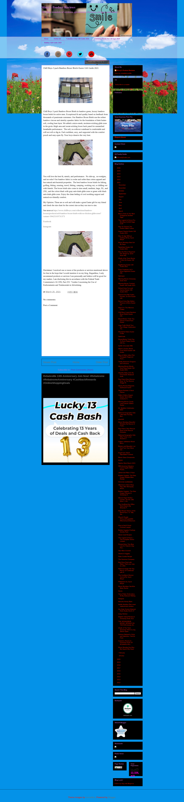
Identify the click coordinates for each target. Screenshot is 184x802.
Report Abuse (120, 137)
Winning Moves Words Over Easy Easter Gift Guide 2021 (126, 368)
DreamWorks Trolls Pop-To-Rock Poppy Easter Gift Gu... (126, 341)
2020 (119, 659)
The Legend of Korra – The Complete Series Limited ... (126, 539)
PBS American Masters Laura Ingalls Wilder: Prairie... (126, 468)
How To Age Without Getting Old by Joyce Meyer (126, 237)
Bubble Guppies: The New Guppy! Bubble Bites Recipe (127, 477)
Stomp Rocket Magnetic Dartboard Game (126, 386)
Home (46, 38)
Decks (120, 591)
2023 (119, 177)
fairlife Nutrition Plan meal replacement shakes (127, 605)
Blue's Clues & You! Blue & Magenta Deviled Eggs (126, 215)
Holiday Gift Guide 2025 (53, 42)
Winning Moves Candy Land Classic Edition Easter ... (126, 403)
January (122, 655)
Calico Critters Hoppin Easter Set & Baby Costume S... (125, 397)
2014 (119, 677)
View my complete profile (123, 73)
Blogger (111, 797)
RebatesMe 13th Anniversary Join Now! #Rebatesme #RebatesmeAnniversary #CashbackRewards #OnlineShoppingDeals (73, 379)
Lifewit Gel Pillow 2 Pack (126, 472)
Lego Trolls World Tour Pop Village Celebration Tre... (127, 327)
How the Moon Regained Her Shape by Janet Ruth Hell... (126, 253)
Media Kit (57, 38)
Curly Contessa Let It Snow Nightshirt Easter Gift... (126, 271)
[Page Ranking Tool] (118, 768)
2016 (119, 671)
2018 (119, 665)
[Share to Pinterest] (77, 292)
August (121, 196)
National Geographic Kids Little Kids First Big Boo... (126, 414)
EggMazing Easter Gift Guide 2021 (125, 265)
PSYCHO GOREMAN (125, 482)
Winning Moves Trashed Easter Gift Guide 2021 (126, 284)
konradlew (90, 797)
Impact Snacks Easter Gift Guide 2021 (127, 232)
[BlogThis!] (71, 292)
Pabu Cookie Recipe (125, 556)
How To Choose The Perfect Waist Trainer (126, 227)
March (121, 211)
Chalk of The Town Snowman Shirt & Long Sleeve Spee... (126, 629)
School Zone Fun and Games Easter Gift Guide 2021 (125, 290)
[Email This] (69, 292)
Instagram (47, 226)
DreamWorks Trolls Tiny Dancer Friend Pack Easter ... (126, 320)
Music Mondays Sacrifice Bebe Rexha (126, 587)
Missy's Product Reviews (58, 7)
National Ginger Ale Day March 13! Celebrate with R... (126, 570)
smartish (121, 419)
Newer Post (49, 362)
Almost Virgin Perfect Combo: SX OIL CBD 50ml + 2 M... (126, 499)
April (120, 208)
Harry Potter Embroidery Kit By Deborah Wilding (126, 595)
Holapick (121, 599)
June (120, 202)
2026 (119, 168)
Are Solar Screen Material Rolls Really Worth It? (127, 610)
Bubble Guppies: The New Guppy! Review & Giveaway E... (127, 493)
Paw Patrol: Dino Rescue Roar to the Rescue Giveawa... (126, 430)
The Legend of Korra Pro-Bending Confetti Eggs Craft (127, 222)
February (122, 653)
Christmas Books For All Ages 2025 (107, 38)
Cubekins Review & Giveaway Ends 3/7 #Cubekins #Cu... (125, 642)
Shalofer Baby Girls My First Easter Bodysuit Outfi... (126, 374)
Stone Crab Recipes (125, 535)
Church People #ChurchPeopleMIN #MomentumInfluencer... (127, 519)
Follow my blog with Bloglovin (124, 783)
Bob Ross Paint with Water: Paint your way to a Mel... (126, 564)
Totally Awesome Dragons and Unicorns (127, 362)
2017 (119, 668)
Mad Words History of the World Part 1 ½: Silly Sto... (126, 512)
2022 (119, 179)
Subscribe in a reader (122, 84)
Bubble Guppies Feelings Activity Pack (126, 531)
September (123, 194)
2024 (119, 174)
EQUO (120, 460)
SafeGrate (121, 336)
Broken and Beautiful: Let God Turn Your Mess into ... (126, 448)
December (122, 185)
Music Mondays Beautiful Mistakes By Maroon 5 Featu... (126, 424)
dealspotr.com (127, 715)
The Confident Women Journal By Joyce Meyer (126, 577)
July (120, 199)
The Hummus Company (126, 559)
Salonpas (121, 276)
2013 (119, 679)
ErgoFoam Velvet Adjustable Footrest (125, 453)
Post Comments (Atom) (82, 370)
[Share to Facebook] (75, 292)
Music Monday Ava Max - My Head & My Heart (126, 648)
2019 (119, 662)
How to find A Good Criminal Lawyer (124, 526)
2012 (119, 682)
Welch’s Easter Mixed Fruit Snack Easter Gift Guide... (126, 350)
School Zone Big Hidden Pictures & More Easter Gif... (126, 303)
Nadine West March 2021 (126, 463)
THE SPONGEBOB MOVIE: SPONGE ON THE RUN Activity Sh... (126, 623)
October (122, 191)
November (122, 188)
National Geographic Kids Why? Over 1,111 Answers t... (126, 437)
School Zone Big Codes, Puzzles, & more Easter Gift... (127, 296)
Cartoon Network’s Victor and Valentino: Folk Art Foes (126, 636)
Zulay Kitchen (122, 614)
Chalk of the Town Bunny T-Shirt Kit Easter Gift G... (126, 260)
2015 (119, 674)
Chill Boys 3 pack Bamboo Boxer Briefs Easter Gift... (127, 314)
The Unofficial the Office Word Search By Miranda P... (126, 506)
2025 (119, 171)
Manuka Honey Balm (125, 601)
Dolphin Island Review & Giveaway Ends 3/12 (126, 617)
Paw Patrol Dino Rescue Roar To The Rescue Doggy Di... (126, 381)
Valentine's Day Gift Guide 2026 (77, 38)
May (120, 205)
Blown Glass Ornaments (126, 457)
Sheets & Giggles (124, 553)
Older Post (102, 362)
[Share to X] (73, 292)
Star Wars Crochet (124, 550)
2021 (119, 182)
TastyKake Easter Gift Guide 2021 (125, 248)
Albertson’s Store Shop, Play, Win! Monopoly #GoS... (126, 486)
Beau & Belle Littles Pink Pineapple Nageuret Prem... (126, 357)
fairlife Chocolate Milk (125, 346)
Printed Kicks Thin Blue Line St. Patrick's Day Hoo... (126, 546)
